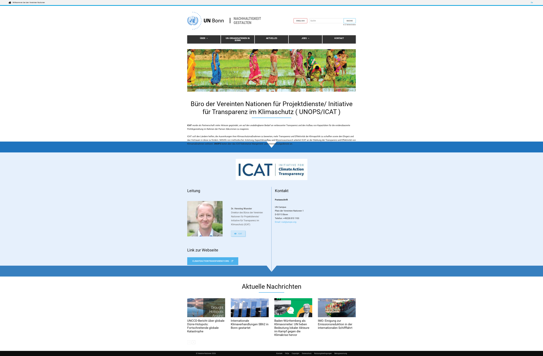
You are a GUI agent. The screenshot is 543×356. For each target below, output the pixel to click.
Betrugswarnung (340, 353)
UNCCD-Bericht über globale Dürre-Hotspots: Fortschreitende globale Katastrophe (205, 326)
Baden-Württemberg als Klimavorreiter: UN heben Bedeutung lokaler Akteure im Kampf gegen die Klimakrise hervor (291, 328)
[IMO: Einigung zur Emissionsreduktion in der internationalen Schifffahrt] (337, 307)
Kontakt (279, 353)
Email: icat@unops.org (285, 222)
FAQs (287, 353)
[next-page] (193, 342)
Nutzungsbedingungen (323, 353)
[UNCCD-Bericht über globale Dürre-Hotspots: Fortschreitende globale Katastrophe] (206, 307)
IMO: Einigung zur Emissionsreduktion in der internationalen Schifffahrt (335, 324)
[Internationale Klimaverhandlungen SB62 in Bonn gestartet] (250, 307)
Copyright (295, 353)
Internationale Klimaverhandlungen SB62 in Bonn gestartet (250, 324)
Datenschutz (307, 353)
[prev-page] (189, 342)
